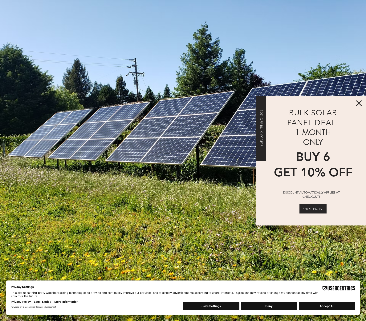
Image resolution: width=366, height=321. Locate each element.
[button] (359, 103)
